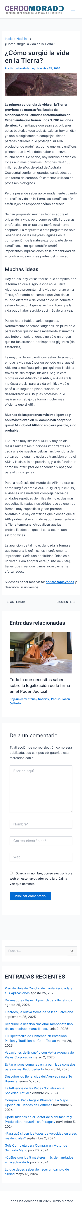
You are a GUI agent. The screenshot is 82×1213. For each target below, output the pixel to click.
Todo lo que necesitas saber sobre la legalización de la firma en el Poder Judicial (40, 685)
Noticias (43, 699)
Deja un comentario (23, 699)
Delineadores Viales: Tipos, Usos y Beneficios (38, 1000)
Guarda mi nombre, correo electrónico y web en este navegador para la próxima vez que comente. (41, 878)
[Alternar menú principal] (73, 9)
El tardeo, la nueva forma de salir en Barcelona (39, 1012)
